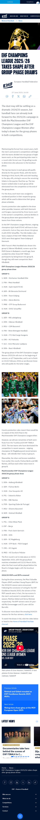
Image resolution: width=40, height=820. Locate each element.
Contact (5, 811)
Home (4, 768)
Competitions (7, 803)
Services (5, 807)
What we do (24, 16)
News (20, 21)
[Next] (37, 3)
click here (28, 614)
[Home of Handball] (20, 816)
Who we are (14, 16)
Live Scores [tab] (10, 2)
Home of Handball (8, 21)
